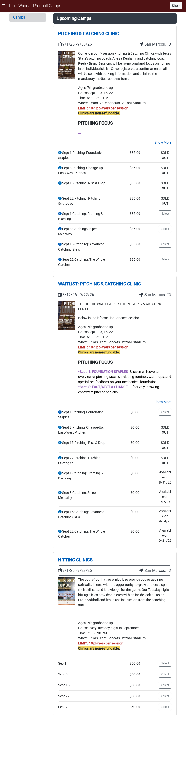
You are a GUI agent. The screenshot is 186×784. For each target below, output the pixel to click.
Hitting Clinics (75, 559)
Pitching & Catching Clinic (88, 33)
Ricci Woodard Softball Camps (35, 5)
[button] (3, 6)
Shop (176, 6)
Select (165, 213)
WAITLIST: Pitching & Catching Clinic (99, 283)
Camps (19, 17)
